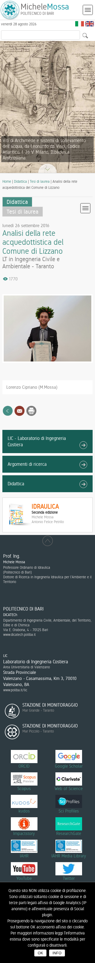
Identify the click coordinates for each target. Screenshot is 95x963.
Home (6, 181)
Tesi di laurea (40, 181)
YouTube (24, 878)
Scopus (24, 788)
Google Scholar (69, 766)
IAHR (24, 855)
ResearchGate (68, 833)
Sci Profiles (69, 811)
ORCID (24, 766)
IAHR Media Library (68, 855)
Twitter (69, 878)
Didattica (20, 181)
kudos (24, 811)
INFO (57, 953)
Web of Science (69, 788)
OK (40, 953)
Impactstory (24, 833)
